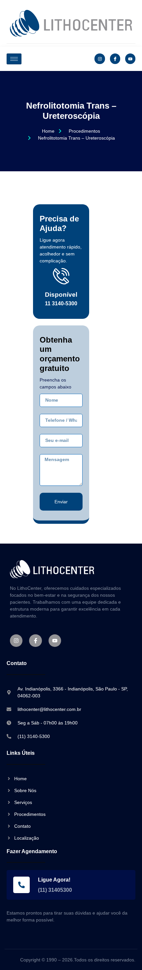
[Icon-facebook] (115, 58)
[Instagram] (99, 58)
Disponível (61, 294)
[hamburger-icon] (14, 58)
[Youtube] (130, 58)
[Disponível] (61, 276)
